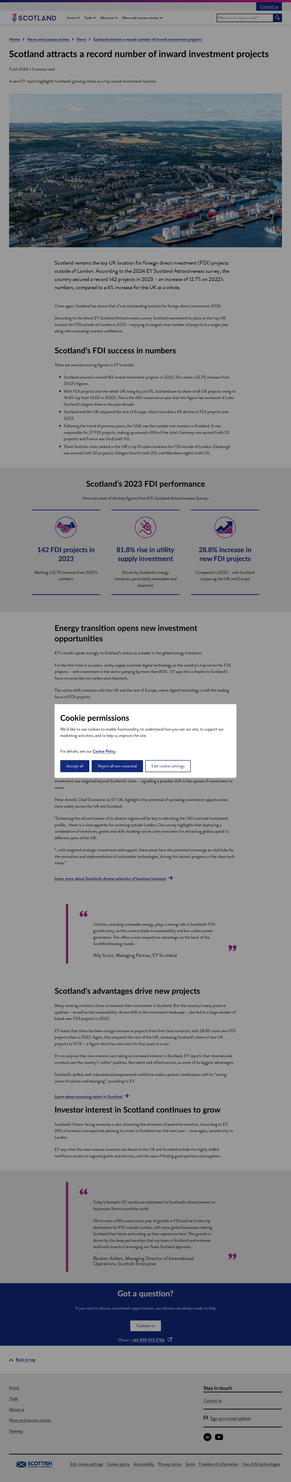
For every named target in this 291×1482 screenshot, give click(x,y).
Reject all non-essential (117, 766)
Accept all (74, 766)
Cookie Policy (104, 751)
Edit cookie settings (168, 766)
